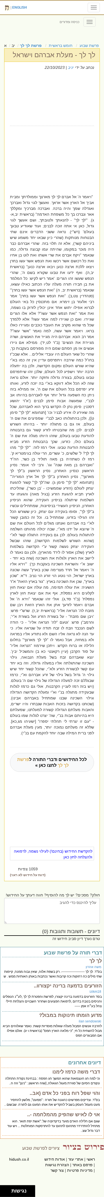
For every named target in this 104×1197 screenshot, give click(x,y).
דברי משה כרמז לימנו (76, 1072)
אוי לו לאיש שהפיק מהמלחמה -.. (63, 1114)
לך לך (95, 961)
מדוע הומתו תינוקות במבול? (70, 1015)
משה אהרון (93, 967)
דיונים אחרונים (84, 1062)
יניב (71, 67)
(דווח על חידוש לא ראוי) (27, 875)
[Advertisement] (48, 159)
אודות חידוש (54, 1159)
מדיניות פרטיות (80, 1170)
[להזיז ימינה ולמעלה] (7, 1189)
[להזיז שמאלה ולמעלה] (4, 1189)
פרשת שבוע (89, 45)
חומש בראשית (60, 45)
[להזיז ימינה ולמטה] (7, 1192)
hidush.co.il (19, 1159)
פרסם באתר (82, 1165)
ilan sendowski (90, 1021)
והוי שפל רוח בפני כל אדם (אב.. (65, 1093)
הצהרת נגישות (57, 1165)
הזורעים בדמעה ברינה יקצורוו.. (68, 986)
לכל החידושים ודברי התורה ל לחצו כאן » (52, 762)
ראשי (91, 1159)
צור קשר (57, 1170)
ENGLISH (19, 7)
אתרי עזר (75, 1159)
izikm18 (95, 992)
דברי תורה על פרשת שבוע (73, 953)
